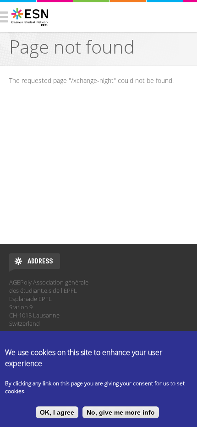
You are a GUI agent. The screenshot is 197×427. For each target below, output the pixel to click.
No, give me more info (121, 412)
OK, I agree (57, 412)
